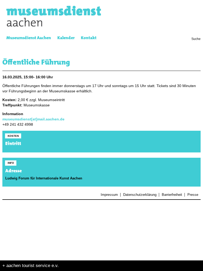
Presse (192, 195)
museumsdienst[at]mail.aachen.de (33, 119)
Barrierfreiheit (172, 195)
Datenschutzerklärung (139, 195)
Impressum (109, 195)
